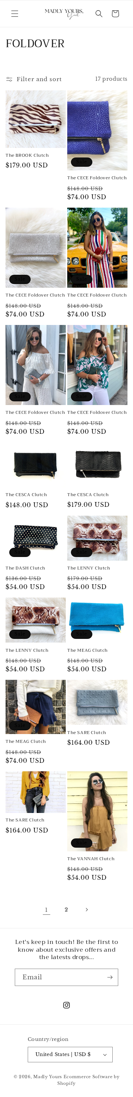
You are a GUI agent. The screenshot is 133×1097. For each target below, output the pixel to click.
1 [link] (46, 909)
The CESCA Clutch (26, 495)
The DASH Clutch (25, 568)
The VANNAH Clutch (91, 859)
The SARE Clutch (86, 733)
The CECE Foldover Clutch (97, 178)
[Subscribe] (110, 977)
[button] (15, 14)
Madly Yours (47, 1076)
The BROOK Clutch (27, 156)
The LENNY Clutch (88, 568)
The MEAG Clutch (87, 651)
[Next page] (86, 910)
